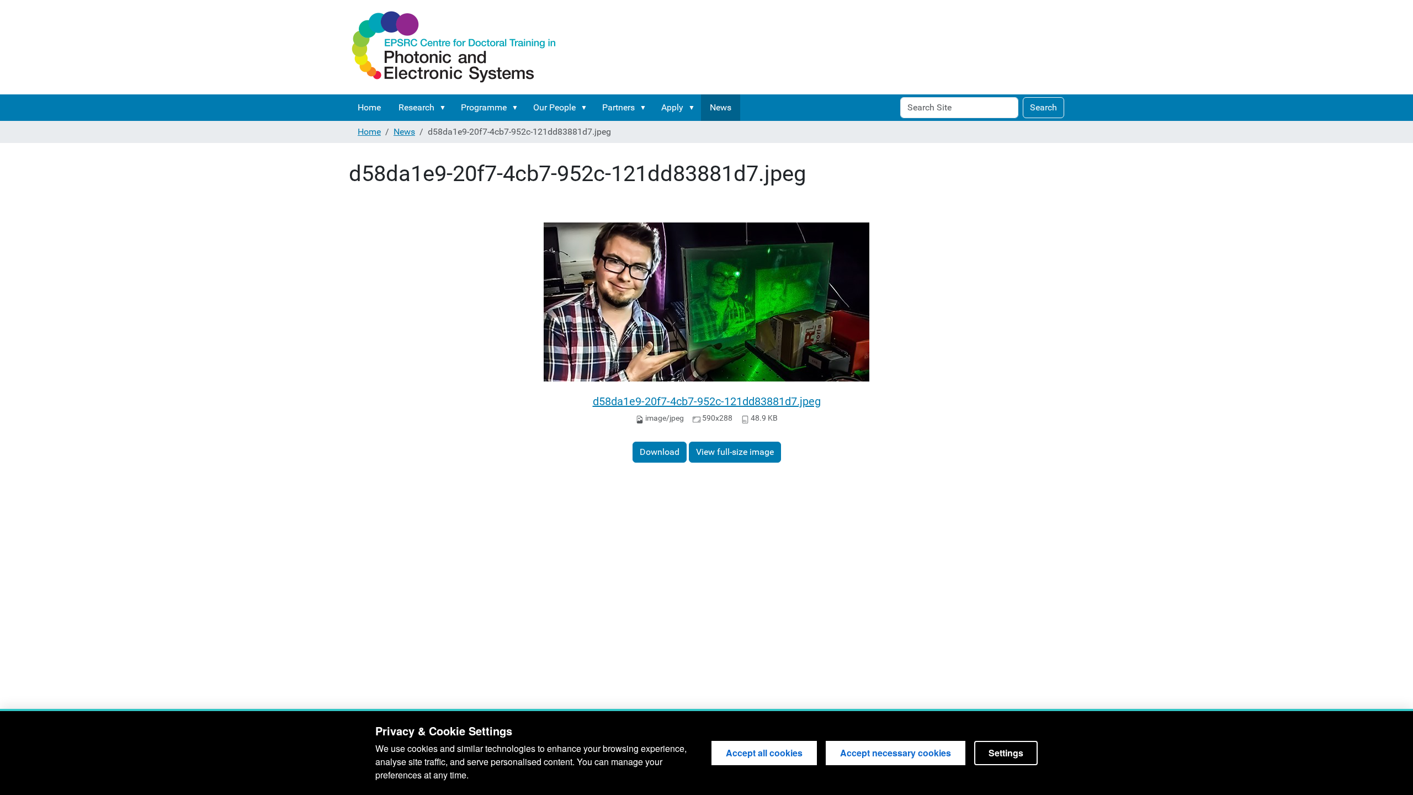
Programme (484, 107)
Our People (554, 107)
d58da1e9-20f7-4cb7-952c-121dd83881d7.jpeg (707, 401)
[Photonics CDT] (454, 47)
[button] (445, 107)
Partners (618, 107)
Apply (672, 107)
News (720, 107)
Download (659, 452)
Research (416, 107)
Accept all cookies (764, 752)
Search (1043, 107)
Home (369, 107)
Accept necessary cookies (895, 752)
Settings (1006, 752)
